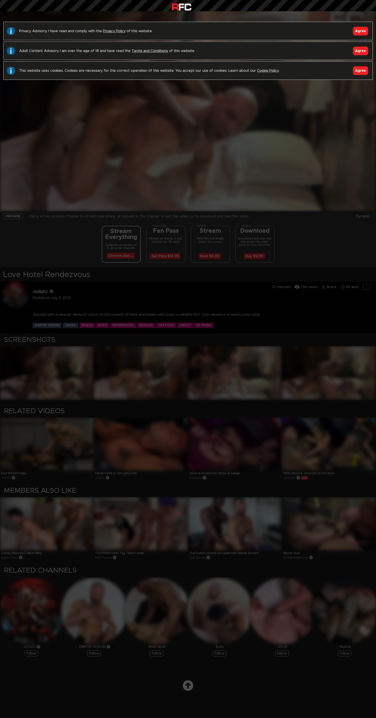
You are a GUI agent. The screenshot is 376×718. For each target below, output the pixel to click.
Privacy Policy (114, 31)
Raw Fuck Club (181, 6)
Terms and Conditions (150, 51)
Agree (360, 31)
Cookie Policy (268, 70)
